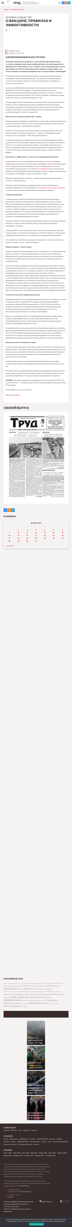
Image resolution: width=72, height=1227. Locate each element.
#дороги (43, 991)
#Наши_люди (16, 986)
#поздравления (31, 1000)
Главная (6, 9)
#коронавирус (15, 395)
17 (36, 535)
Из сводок (32, 1139)
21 (9, 538)
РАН (7, 166)
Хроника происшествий (60, 1141)
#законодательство (56, 991)
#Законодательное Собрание (43, 983)
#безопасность (30, 989)
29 (18, 541)
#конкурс (36, 994)
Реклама (34, 1130)
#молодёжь (8, 997)
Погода (8, 1014)
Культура (52, 1139)
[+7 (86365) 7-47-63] (5, 1195)
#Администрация (29, 983)
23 (27, 538)
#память (23, 1000)
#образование (45, 997)
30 (27, 541)
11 (44, 532)
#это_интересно (13, 1005)
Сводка (43, 1141)
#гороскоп (32, 991)
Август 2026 (8, 1153)
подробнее (43, 1219)
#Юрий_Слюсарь (53, 986)
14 (9, 535)
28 (9, 541)
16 (27, 535)
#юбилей (24, 1006)
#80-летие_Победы (8, 983)
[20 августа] (36, 458)
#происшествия (12, 1003)
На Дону (59, 1139)
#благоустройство (44, 989)
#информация (19, 994)
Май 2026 (34, 1153)
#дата (38, 991)
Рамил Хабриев (42, 169)
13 (62, 532)
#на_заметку (32, 997)
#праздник (51, 1000)
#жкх (48, 991)
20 (62, 535)
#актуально (11, 988)
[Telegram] (69, 2)
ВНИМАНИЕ (23, 1139)
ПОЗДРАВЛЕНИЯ (23, 1141)
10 (36, 532)
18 (45, 535)
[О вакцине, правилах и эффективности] (22, 30)
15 (18, 535)
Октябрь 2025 (39, 1155)
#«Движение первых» (18, 983)
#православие (42, 1000)
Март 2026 (52, 1153)
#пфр (28, 1003)
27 (62, 538)
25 (45, 538)
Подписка (26, 1130)
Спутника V (47, 161)
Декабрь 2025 (18, 1155)
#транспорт (52, 1003)
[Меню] (2, 2)
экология (36, 1144)
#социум (35, 1002)
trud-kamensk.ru (24, 1186)
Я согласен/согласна (36, 1224)
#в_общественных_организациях (13, 991)
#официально (12, 999)
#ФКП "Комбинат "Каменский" (36, 986)
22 (18, 538)
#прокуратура (23, 1003)
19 (53, 535)
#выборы (26, 991)
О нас (20, 1130)
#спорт (45, 1003)
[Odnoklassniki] (66, 2)
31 (36, 541)
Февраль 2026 (62, 1153)
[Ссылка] (9, 2)
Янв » (12, 546)
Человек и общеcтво (10, 1144)
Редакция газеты (14, 51)
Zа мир (6, 1139)
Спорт (49, 1141)
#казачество (29, 994)
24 (36, 538)
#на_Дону (18, 997)
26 (53, 538)
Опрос (13, 1141)
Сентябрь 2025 (51, 1155)
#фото (57, 1003)
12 (53, 532)
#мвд (63, 994)
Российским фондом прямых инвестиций (51, 188)
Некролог (7, 1141)
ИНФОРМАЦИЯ (42, 1139)
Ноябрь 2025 (28, 1155)
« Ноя (8, 546)
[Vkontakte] (63, 2)
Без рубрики (14, 1139)
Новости (6, 1130)
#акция (20, 989)
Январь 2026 (8, 1155)
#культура (56, 994)
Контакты (13, 1130)
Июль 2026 (16, 1153)
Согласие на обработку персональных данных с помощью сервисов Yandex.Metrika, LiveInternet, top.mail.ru (18, 1204)
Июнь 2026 (25, 1153)
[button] (59, 3)
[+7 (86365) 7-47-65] (5, 1190)
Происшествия (35, 1141)
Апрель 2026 (43, 1153)
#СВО (23, 986)
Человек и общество (17, 9)
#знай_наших (9, 994)
